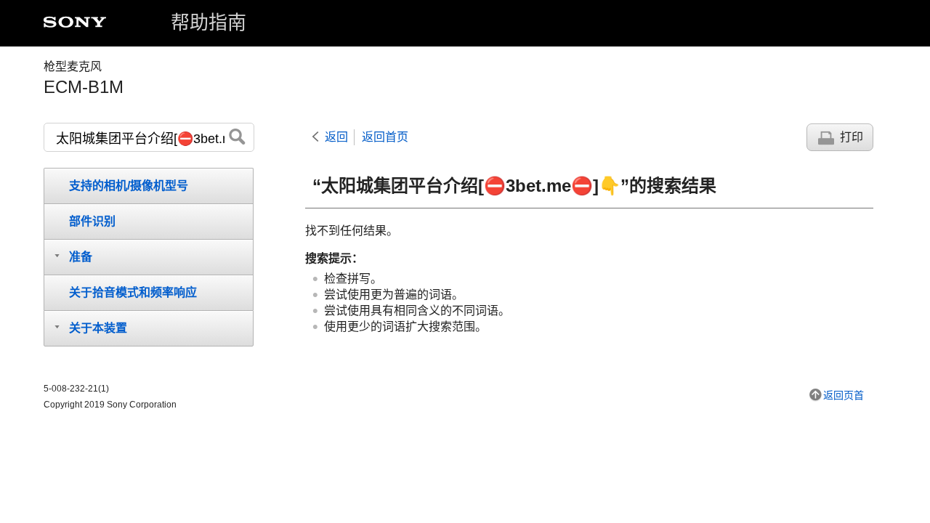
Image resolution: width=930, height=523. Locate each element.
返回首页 (385, 137)
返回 (336, 137)
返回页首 (843, 395)
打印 (851, 137)
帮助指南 (208, 22)
